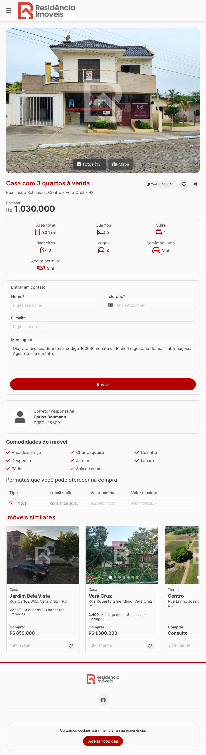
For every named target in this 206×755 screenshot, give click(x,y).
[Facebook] (103, 700)
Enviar (103, 384)
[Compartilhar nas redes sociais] (195, 184)
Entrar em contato (28, 287)
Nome (17, 296)
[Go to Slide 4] (124, 577)
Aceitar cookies (103, 741)
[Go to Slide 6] (133, 577)
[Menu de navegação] (8, 10)
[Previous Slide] (10, 100)
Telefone (116, 296)
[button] (103, 100)
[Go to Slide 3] (119, 577)
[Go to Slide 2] (115, 577)
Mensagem (21, 339)
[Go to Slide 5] (128, 577)
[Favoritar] (183, 184)
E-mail (18, 317)
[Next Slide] (195, 100)
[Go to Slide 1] (110, 577)
